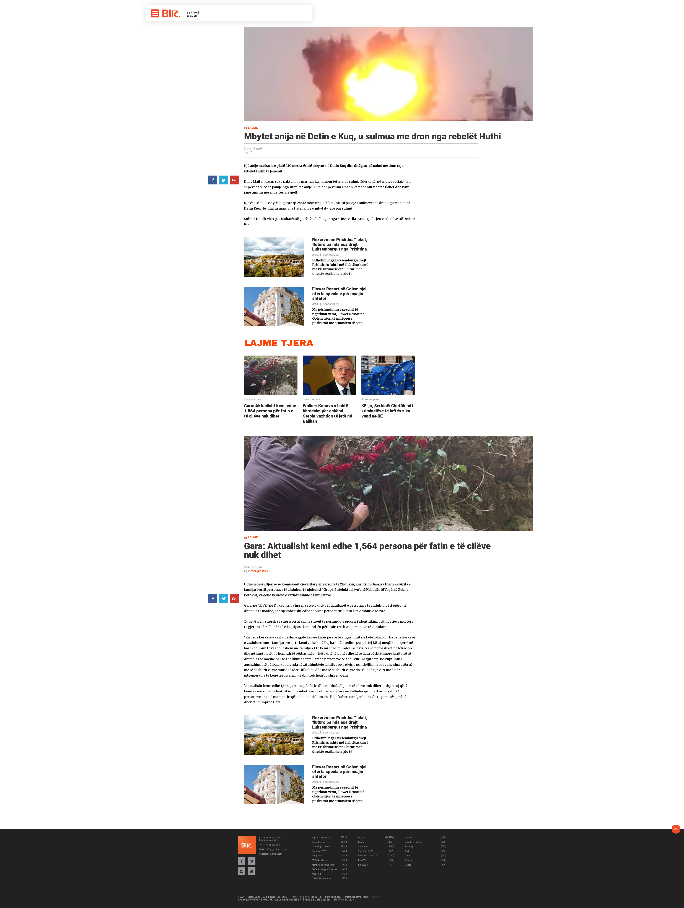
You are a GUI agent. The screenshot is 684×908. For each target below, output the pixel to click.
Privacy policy (344, 899)
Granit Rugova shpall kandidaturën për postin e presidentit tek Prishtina (289, 897)
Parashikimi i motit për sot (363, 897)
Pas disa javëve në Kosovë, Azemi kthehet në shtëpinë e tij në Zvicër (284, 899)
